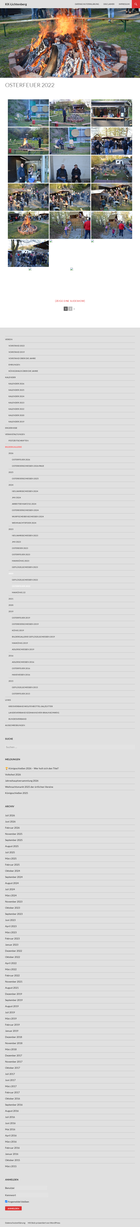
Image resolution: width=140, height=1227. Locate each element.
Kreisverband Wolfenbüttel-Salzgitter (31, 706)
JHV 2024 (16, 497)
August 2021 (12, 987)
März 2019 (11, 1018)
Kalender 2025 (16, 390)
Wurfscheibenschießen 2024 (28, 516)
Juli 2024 (10, 889)
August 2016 (12, 1110)
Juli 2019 (10, 1012)
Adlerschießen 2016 (23, 662)
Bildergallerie (13, 447)
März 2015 (11, 1166)
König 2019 (18, 630)
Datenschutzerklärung (87, 4)
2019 (11, 611)
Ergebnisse (11, 428)
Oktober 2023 (12, 907)
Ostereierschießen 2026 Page (28, 466)
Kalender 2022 (16, 409)
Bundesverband (17, 719)
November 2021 (13, 981)
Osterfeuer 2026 (21, 459)
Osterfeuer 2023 (21, 554)
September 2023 (14, 913)
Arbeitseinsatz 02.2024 (24, 504)
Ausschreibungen (15, 725)
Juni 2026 (10, 821)
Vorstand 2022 (17, 345)
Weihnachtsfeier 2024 (24, 523)
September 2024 (14, 876)
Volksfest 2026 (13, 774)
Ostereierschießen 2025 (25, 478)
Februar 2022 (12, 975)
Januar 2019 (11, 1030)
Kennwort (10, 1195)
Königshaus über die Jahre (23, 371)
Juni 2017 (10, 1080)
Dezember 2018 (13, 1036)
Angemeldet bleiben (18, 1201)
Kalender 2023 (16, 402)
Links (8, 700)
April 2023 (11, 926)
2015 (11, 681)
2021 (11, 598)
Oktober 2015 (12, 1160)
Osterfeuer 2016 (21, 668)
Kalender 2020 (16, 415)
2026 (11, 453)
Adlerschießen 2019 (23, 649)
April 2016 (11, 1135)
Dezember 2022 (13, 950)
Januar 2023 (11, 944)
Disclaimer (108, 4)
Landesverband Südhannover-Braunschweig (34, 712)
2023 (11, 529)
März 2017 (11, 1086)
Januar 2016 (11, 1153)
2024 (11, 485)
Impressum (124, 4)
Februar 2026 (12, 827)
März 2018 (11, 1049)
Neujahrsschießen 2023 (25, 535)
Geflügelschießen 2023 (25, 567)
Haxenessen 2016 (21, 674)
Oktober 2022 (12, 956)
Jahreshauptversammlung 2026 (21, 780)
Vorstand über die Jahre (22, 358)
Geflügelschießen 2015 (25, 687)
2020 (11, 605)
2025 (11, 472)
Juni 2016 (10, 1123)
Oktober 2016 (12, 1098)
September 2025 (14, 840)
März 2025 (11, 858)
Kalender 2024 (16, 396)
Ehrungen (14, 364)
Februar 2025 (12, 864)
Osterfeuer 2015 (21, 693)
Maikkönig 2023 (20, 560)
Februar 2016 (12, 1147)
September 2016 (14, 1104)
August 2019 (12, 1006)
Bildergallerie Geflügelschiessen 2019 (33, 636)
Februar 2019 (12, 1024)
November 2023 (13, 901)
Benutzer (10, 1187)
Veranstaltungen (15, 434)
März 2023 (11, 932)
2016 (11, 655)
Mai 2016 (10, 1129)
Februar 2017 (12, 1092)
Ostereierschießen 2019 (25, 624)
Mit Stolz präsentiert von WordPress (44, 1223)
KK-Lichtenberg (16, 4)
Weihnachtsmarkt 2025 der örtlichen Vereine (29, 786)
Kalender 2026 (16, 383)
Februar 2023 (12, 938)
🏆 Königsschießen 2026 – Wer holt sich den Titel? (32, 768)
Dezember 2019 (13, 993)
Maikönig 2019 (20, 643)
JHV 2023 (16, 541)
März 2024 (11, 895)
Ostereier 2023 (20, 548)
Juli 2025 (10, 852)
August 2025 (12, 846)
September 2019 (14, 1000)
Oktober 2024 (12, 870)
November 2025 (13, 833)
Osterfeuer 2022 (21, 586)
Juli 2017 (10, 1073)
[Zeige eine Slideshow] (70, 301)
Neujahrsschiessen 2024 (25, 491)
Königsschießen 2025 (16, 792)
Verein (8, 339)
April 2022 (11, 963)
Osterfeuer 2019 (21, 617)
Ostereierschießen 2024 (25, 510)
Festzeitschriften (19, 440)
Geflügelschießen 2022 (25, 579)
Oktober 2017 (12, 1067)
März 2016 (11, 1141)
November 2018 (13, 1043)
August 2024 (12, 883)
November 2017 (13, 1061)
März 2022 (11, 969)
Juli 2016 (10, 1117)
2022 (11, 573)
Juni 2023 (10, 920)
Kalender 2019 (16, 421)
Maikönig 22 (18, 592)
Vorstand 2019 (17, 352)
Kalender (10, 377)
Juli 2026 (10, 815)
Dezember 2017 (13, 1055)
